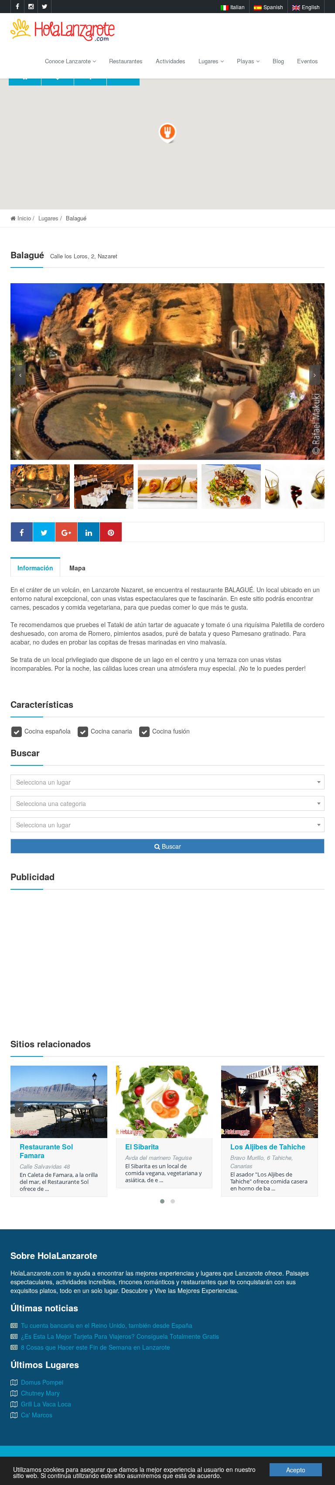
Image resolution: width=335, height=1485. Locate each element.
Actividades (170, 61)
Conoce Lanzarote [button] (68, 61)
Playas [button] (246, 61)
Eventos (307, 61)
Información (35, 567)
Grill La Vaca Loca (46, 1403)
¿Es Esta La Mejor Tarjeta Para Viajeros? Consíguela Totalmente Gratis (120, 1336)
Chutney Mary (40, 1393)
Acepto (295, 1469)
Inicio (23, 218)
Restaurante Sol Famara (46, 1151)
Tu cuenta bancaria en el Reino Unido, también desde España (106, 1325)
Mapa (77, 567)
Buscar (170, 846)
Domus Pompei (42, 1382)
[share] (22, 532)
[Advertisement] (167, 960)
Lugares (48, 218)
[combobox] (167, 782)
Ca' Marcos (36, 1414)
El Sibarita (142, 1147)
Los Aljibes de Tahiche (267, 1147)
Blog (278, 61)
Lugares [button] (209, 61)
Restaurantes (126, 61)
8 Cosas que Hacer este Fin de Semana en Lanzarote (95, 1347)
